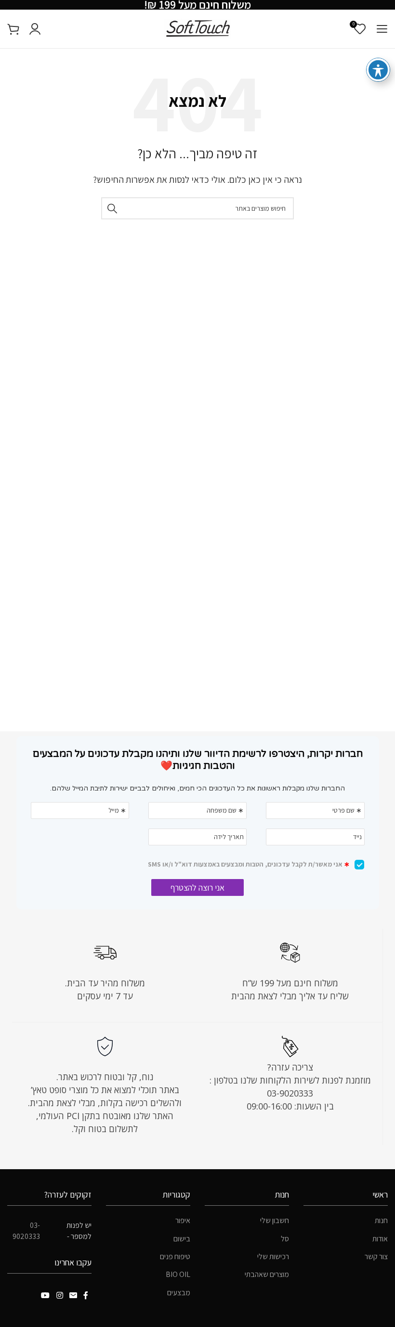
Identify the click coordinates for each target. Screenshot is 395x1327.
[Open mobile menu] (382, 28)
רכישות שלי (273, 1256)
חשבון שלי (274, 1220)
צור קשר (376, 1256)
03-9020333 (26, 1230)
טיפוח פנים (175, 1256)
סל (285, 1239)
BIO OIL (178, 1274)
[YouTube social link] (45, 1295)
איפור (182, 1220)
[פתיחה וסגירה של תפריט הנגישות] (378, 69)
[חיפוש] (112, 208)
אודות (380, 1239)
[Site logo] (197, 28)
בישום (181, 1239)
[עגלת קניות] (13, 28)
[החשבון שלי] (35, 28)
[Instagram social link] (59, 1295)
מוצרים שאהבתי (267, 1274)
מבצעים (178, 1293)
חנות (381, 1220)
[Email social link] (73, 1295)
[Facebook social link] (86, 1295)
